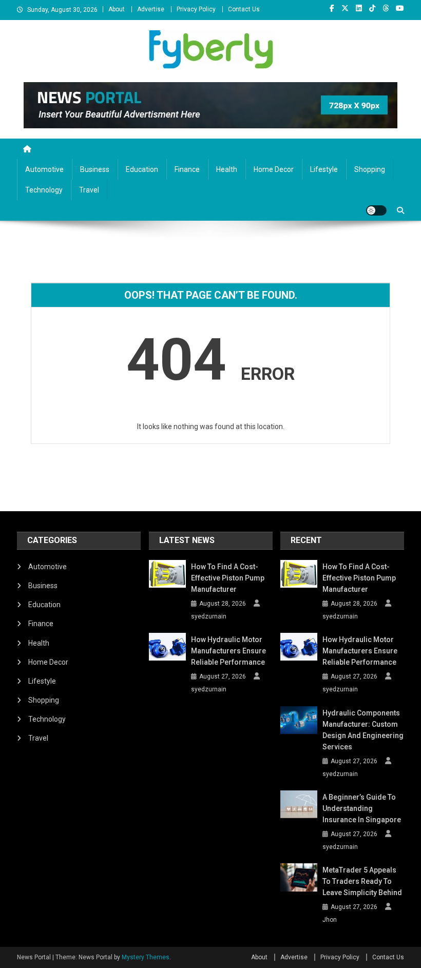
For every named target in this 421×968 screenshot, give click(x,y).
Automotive (44, 169)
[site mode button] (376, 210)
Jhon (329, 919)
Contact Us (244, 9)
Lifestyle (324, 169)
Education (142, 169)
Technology (44, 190)
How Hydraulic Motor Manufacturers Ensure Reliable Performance (228, 650)
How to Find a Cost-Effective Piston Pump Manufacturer (227, 578)
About (116, 9)
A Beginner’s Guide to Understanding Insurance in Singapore (361, 808)
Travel (89, 190)
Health (226, 169)
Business (94, 169)
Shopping (369, 169)
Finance (187, 169)
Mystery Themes (145, 957)
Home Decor (274, 169)
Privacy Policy (196, 9)
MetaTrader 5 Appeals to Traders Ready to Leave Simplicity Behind (362, 881)
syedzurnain (208, 616)
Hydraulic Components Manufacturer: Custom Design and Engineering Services (363, 730)
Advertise (150, 9)
